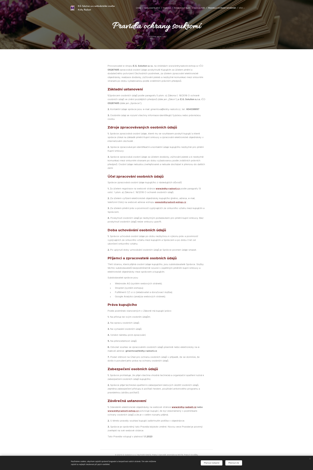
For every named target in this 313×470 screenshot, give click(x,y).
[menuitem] (139, 8)
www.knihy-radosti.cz (168, 188)
